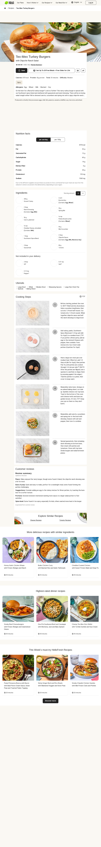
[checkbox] (16, 65)
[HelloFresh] (9, 2)
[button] (77, 3)
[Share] (83, 70)
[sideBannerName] (50, 115)
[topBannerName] (50, 16)
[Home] (5, 8)
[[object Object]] (78, 70)
